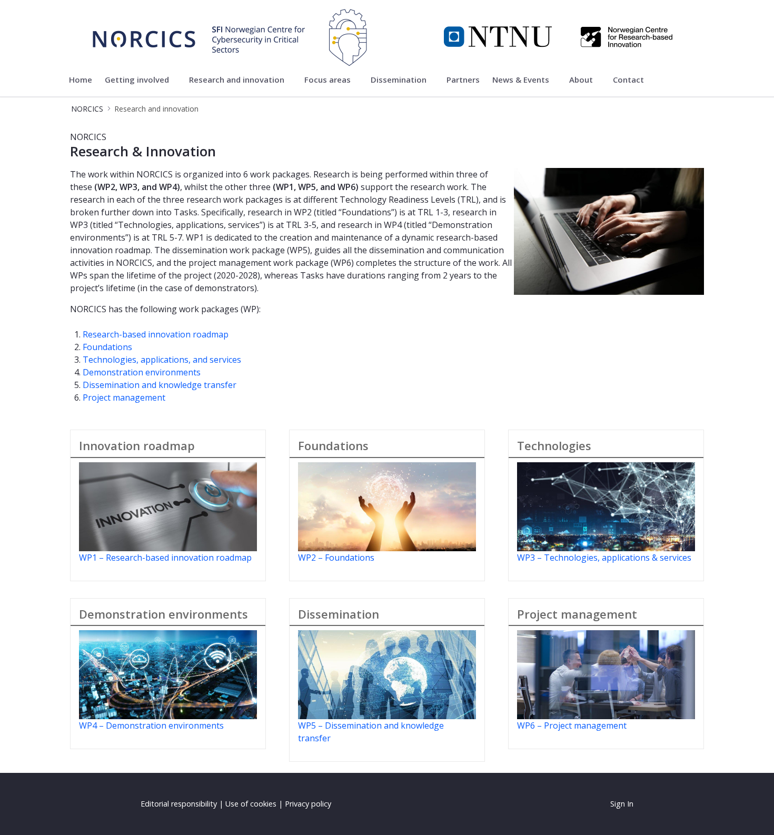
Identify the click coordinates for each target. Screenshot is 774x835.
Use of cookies (250, 804)
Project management (124, 397)
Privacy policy (308, 804)
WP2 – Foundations (336, 557)
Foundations (107, 347)
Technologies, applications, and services (162, 359)
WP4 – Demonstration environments (151, 725)
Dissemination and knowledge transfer (159, 385)
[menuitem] (80, 80)
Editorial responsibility (179, 804)
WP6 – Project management (572, 725)
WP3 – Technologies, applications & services (604, 557)
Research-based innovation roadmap (156, 334)
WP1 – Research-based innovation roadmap (165, 557)
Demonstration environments (142, 372)
